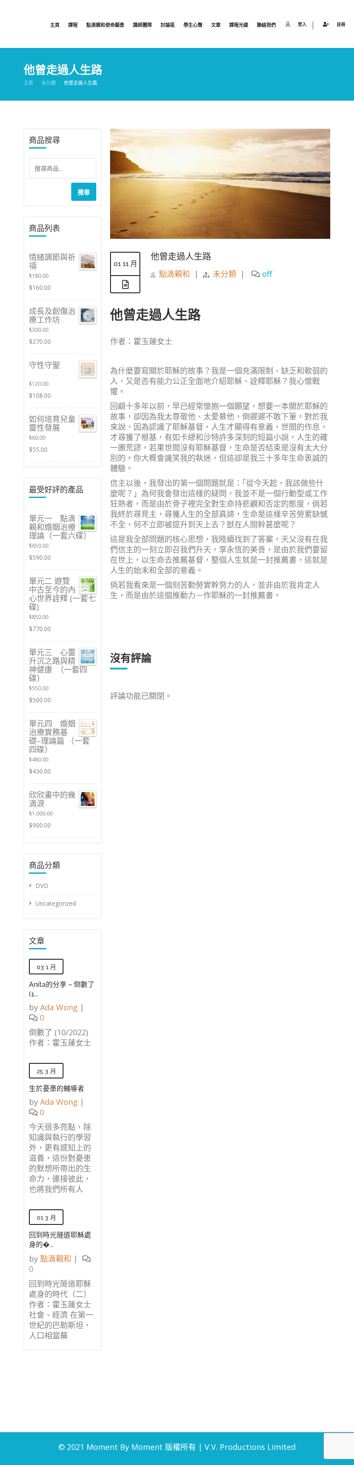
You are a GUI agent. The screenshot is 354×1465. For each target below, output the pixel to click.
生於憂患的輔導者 (56, 1088)
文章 (216, 25)
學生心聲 (192, 25)
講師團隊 (142, 25)
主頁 (55, 25)
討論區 (168, 25)
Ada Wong (59, 1007)
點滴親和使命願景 (105, 25)
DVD (41, 886)
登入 (302, 24)
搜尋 (84, 192)
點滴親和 (174, 274)
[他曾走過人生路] (220, 236)
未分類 (48, 83)
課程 (73, 25)
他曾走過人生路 (181, 256)
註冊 (341, 24)
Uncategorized (55, 903)
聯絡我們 (266, 25)
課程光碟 (238, 25)
